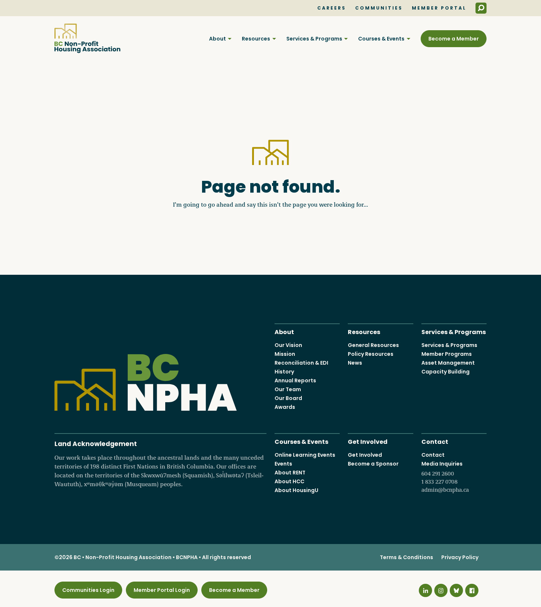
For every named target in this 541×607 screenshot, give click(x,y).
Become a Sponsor (373, 463)
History (284, 371)
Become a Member (453, 38)
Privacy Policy (459, 557)
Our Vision (288, 345)
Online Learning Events (305, 455)
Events (283, 463)
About (217, 38)
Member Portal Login (162, 590)
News (355, 362)
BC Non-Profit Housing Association (87, 38)
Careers (331, 8)
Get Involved (368, 441)
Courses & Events (381, 38)
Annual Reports (295, 380)
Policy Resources (370, 354)
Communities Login (88, 590)
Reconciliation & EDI (301, 362)
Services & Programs (314, 38)
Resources (256, 38)
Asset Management (448, 362)
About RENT (290, 472)
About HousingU (296, 490)
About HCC (289, 481)
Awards (285, 407)
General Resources (373, 345)
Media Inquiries (445, 476)
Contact (434, 441)
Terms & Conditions (406, 557)
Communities (379, 8)
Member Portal (439, 8)
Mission (285, 354)
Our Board (288, 398)
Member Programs (446, 354)
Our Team (288, 389)
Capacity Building (445, 371)
